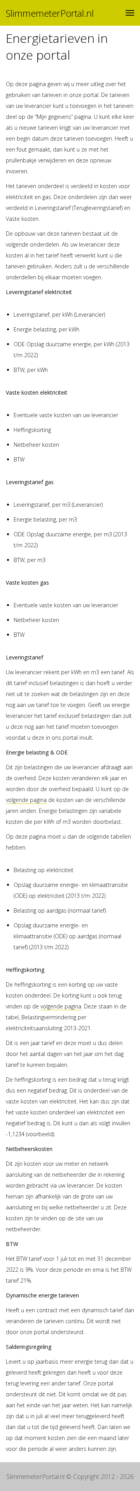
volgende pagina (26, 800)
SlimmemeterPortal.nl (50, 13)
